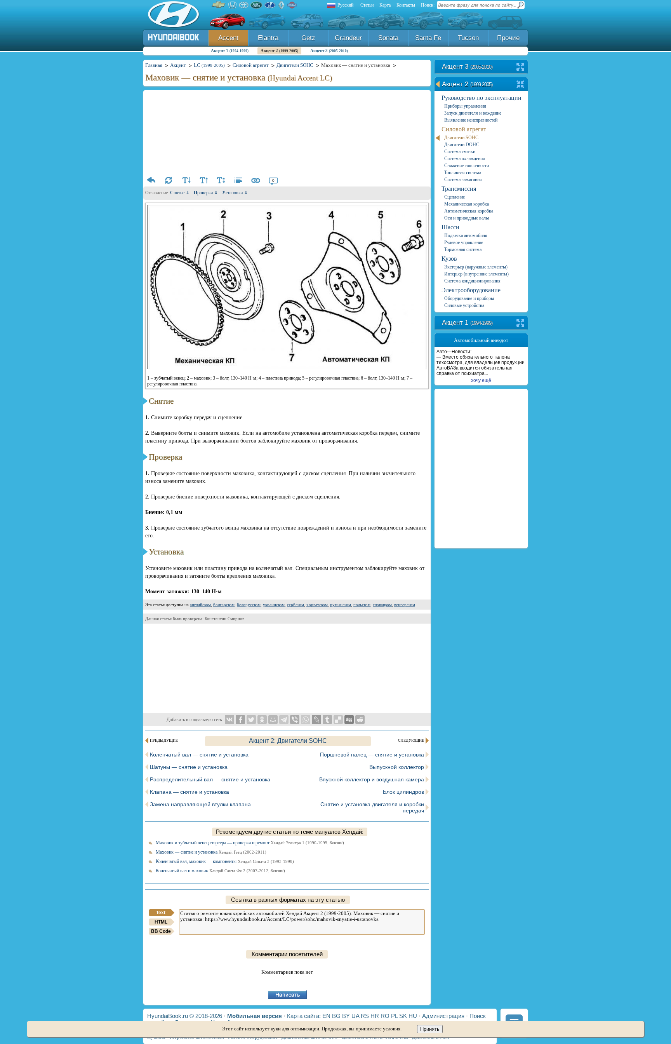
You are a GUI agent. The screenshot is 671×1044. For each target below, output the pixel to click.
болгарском (224, 604)
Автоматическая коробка (468, 211)
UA (355, 1016)
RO (385, 1016)
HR (374, 1016)
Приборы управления (465, 106)
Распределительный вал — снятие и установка (210, 779)
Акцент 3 (329, 50)
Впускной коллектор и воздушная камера (371, 779)
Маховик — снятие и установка (211, 852)
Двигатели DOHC (461, 144)
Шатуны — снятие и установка (189, 767)
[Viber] (294, 719)
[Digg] (349, 719)
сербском (295, 604)
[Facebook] (240, 719)
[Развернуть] (520, 67)
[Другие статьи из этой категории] (238, 180)
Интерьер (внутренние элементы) (476, 274)
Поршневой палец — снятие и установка (372, 754)
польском (361, 604)
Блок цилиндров (403, 792)
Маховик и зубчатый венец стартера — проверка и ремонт (250, 842)
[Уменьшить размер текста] (186, 180)
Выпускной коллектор (396, 767)
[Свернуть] (520, 85)
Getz (308, 38)
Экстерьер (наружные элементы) (476, 267)
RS (365, 1016)
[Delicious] (338, 719)
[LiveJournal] (316, 719)
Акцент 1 (230, 50)
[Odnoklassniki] (262, 719)
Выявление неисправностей (470, 120)
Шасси (450, 227)
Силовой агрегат (464, 129)
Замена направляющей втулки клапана (200, 804)
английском (200, 604)
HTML (161, 922)
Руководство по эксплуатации (482, 97)
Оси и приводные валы (466, 218)
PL (394, 1016)
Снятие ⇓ (179, 192)
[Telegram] (284, 719)
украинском (274, 604)
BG (336, 1016)
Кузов (449, 258)
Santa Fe (428, 38)
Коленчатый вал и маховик (220, 870)
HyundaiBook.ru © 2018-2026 (184, 1016)
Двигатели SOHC (461, 137)
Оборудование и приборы (469, 298)
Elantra (268, 38)
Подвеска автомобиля (465, 235)
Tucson (468, 38)
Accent (228, 38)
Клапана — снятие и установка (189, 792)
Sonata (388, 38)
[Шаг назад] (151, 180)
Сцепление (454, 197)
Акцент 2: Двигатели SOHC (288, 740)
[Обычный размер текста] (221, 180)
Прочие (508, 38)
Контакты (405, 5)
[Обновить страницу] (168, 180)
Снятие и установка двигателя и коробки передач (372, 807)
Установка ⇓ (235, 192)
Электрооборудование (471, 290)
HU (413, 1016)
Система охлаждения (464, 158)
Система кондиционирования (472, 281)
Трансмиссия (459, 188)
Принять (430, 1029)
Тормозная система (463, 249)
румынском (340, 604)
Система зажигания (463, 179)
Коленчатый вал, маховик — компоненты (225, 861)
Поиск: (428, 5)
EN (326, 1016)
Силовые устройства (464, 305)
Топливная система (462, 172)
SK (403, 1016)
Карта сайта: (304, 1016)
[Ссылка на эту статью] (256, 180)
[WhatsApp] (305, 719)
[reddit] (360, 719)
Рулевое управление (463, 242)
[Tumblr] (327, 719)
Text (160, 912)
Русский (345, 5)
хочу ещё (481, 380)
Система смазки (459, 151)
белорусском (249, 604)
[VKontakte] (229, 719)
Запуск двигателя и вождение (472, 113)
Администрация (443, 1016)
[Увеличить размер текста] (203, 180)
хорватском (317, 604)
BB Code (161, 931)
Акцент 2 (279, 50)
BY (346, 1016)
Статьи (367, 5)
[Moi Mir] (273, 719)
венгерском (404, 604)
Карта (385, 5)
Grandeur (348, 38)
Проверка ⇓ (206, 192)
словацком (382, 604)
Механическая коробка (466, 204)
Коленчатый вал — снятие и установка (199, 754)
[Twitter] (251, 719)
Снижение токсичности (466, 165)
